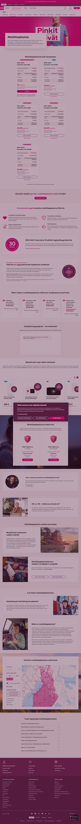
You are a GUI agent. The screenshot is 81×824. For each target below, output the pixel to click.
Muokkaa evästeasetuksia (25, 418)
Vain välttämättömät (41, 418)
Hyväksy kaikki (56, 418)
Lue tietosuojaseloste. (22, 414)
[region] (41, 412)
